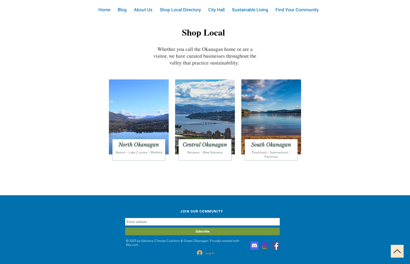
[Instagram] (265, 245)
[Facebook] (275, 245)
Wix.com (132, 245)
